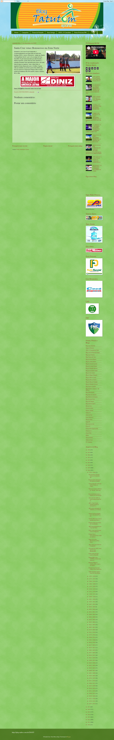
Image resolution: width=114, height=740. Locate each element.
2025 (89, 452)
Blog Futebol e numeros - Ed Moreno (92, 389)
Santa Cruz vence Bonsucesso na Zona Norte (94, 541)
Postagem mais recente (19, 146)
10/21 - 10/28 (92, 599)
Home (16, 32)
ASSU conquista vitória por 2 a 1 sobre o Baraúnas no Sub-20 (97, 98)
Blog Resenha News (90, 399)
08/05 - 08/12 (92, 627)
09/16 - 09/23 (92, 612)
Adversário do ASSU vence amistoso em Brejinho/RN (95, 550)
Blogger (69, 737)
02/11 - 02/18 (92, 691)
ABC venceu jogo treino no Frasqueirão (95, 545)
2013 (89, 717)
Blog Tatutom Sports (90, 403)
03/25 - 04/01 (92, 675)
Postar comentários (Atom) (22, 149)
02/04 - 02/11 (92, 693)
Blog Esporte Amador (91, 386)
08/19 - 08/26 (92, 622)
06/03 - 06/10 (92, 650)
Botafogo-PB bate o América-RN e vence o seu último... (94, 564)
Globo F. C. (88, 412)
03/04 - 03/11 (92, 683)
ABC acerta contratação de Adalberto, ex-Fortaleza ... (95, 509)
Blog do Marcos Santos (91, 379)
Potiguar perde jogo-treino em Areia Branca (95, 523)
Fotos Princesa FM (80, 32)
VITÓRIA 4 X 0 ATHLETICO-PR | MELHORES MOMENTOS (97, 107)
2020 (89, 465)
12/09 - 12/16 (92, 581)
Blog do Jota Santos (90, 373)
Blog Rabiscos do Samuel (92, 397)
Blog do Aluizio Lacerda (91, 364)
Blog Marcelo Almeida (91, 394)
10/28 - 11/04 (92, 596)
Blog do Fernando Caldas (91, 370)
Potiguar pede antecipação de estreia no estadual (95, 480)
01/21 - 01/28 (92, 698)
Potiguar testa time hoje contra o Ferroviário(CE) (95, 568)
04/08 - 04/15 (92, 670)
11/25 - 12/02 (92, 586)
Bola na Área (89, 406)
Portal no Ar (89, 431)
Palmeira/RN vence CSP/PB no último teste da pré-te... (95, 559)
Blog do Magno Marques (91, 375)
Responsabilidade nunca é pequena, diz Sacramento (95, 494)
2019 (89, 467)
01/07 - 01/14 (92, 703)
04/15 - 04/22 (92, 668)
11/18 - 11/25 (92, 589)
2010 (89, 724)
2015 (89, 712)
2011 (89, 722)
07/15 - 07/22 (92, 635)
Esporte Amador (89, 410)
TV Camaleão (89, 442)
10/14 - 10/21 (92, 601)
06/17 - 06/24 (92, 645)
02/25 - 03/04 (92, 686)
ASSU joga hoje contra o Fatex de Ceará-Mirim (94, 572)
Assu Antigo (51, 32)
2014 (89, 714)
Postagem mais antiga (75, 146)
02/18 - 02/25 (92, 688)
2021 (89, 462)
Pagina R (88, 422)
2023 (89, 457)
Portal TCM (88, 433)
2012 (89, 719)
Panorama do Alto (90, 424)
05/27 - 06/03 (92, 652)
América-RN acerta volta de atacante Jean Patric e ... (95, 519)
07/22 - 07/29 (92, 632)
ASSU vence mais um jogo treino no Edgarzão (95, 530)
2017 (89, 707)
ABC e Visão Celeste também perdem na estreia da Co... (94, 504)
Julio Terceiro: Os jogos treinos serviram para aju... (94, 476)
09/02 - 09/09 (92, 617)
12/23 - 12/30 (92, 576)
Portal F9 (88, 426)
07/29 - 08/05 (92, 629)
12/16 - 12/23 (92, 579)
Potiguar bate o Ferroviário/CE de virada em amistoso (95, 535)
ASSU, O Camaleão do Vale (92, 350)
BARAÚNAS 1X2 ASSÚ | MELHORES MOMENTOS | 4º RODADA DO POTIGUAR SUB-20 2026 (93, 138)
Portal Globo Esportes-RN (92, 428)
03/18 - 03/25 (92, 678)
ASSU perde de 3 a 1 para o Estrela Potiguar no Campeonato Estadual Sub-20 (97, 159)
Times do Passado (37, 32)
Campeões (25, 32)
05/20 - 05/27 (92, 655)
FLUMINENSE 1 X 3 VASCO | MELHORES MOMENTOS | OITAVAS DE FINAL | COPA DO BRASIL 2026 (93, 89)
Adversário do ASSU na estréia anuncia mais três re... (95, 499)
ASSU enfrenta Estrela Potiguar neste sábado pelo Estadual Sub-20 (97, 78)
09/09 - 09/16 (92, 614)
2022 (89, 460)
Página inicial (47, 146)
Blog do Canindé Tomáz (91, 366)
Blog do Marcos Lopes (91, 377)
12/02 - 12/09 (92, 584)
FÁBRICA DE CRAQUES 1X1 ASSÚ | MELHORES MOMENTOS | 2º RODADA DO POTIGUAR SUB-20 (93, 117)
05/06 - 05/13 (92, 660)
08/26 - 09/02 (92, 619)
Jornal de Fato (89, 415)
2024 (89, 455)
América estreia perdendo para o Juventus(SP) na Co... (94, 515)
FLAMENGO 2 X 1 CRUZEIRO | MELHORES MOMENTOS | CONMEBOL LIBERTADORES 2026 (93, 128)
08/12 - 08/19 (92, 624)
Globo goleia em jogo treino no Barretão (94, 554)
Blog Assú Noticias (90, 355)
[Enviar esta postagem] (38, 92)
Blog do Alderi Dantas (91, 361)
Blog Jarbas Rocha (90, 392)
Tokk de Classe (89, 440)
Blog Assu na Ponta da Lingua (93, 352)
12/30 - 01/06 (92, 472)
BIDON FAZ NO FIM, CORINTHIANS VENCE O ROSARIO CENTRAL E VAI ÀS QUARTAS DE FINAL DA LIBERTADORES (93, 149)
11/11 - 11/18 (92, 591)
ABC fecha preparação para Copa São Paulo (95, 527)
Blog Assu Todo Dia (90, 346)
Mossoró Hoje (89, 419)
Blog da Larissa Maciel (91, 359)
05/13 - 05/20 (92, 658)
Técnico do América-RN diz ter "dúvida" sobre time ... (95, 490)
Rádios (87, 435)
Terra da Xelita (89, 437)
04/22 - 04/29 (92, 665)
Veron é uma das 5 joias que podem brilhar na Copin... (95, 485)
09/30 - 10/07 (92, 607)
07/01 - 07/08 (92, 640)
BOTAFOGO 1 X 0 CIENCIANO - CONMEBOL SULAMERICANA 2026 (97, 168)
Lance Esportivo (89, 417)
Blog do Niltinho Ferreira (92, 384)
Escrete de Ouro (89, 408)
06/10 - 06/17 (92, 647)
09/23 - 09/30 (92, 609)
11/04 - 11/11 (92, 594)
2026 (89, 450)
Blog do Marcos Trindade (91, 382)
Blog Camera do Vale (91, 357)
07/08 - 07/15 (92, 637)
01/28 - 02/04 (92, 696)
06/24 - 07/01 (92, 642)
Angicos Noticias (90, 348)
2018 (89, 470)
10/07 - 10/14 (92, 604)
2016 (89, 709)
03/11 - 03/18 (92, 680)
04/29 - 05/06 (92, 663)
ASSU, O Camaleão (64, 32)
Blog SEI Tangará (90, 401)
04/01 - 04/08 (92, 673)
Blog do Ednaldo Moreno (91, 368)
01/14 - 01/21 (92, 701)
